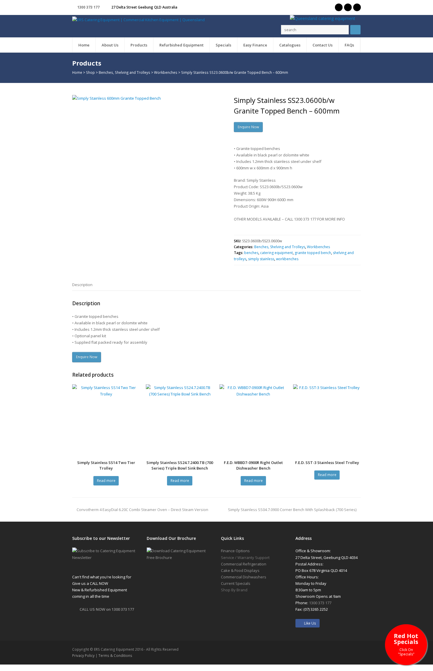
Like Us (308, 623)
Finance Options (235, 550)
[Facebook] (348, 7)
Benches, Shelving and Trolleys (124, 72)
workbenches (287, 258)
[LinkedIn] (357, 7)
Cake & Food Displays (240, 570)
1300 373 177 (88, 7)
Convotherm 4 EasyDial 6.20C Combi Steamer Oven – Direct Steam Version (142, 509)
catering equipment (276, 252)
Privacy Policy (83, 655)
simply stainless (261, 258)
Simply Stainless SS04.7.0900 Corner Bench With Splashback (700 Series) (292, 509)
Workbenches (165, 72)
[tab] (82, 285)
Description (82, 284)
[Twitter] (339, 7)
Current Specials (235, 583)
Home (77, 72)
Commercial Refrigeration (243, 564)
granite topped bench (313, 252)
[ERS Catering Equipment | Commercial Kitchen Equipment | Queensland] (138, 19)
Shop (90, 72)
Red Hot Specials (406, 644)
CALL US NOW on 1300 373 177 (107, 609)
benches (251, 252)
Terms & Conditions (115, 655)
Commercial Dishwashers (243, 577)
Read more (106, 480)
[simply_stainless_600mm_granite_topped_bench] (147, 170)
